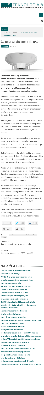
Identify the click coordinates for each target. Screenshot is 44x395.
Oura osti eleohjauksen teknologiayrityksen (14, 295)
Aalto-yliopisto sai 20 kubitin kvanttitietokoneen (16, 270)
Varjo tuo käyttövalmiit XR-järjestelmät (13, 326)
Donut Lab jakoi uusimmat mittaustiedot (13, 317)
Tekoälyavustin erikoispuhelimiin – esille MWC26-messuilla (19, 332)
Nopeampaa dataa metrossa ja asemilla (16, 244)
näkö (12, 235)
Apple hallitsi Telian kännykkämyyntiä (12, 323)
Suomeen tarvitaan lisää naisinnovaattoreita (14, 289)
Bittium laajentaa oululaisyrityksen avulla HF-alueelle (17, 361)
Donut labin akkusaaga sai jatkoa (11, 283)
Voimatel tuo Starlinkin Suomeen (11, 314)
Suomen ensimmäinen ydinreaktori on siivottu (15, 292)
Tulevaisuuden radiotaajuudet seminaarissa (14, 298)
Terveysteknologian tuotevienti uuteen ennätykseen (17, 280)
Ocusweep (19, 235)
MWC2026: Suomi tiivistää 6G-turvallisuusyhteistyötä (18, 302)
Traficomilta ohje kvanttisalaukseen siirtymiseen (16, 286)
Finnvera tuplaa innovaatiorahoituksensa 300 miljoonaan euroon (21, 336)
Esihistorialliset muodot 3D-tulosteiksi (13, 345)
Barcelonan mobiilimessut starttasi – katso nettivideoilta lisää (21, 320)
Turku (4, 237)
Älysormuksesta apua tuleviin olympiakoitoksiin (15, 351)
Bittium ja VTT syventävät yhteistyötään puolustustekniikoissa (20, 339)
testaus (34, 235)
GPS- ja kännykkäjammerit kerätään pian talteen (16, 354)
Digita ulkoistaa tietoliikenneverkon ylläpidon (15, 342)
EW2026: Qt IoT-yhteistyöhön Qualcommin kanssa (16, 276)
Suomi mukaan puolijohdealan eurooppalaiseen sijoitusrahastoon (21, 364)
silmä (27, 235)
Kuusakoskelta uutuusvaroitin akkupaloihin (14, 310)
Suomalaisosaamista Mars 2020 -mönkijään (17, 253)
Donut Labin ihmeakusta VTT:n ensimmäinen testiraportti (19, 348)
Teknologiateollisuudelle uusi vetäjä (12, 329)
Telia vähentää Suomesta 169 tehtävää (13, 358)
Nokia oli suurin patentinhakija (10, 273)
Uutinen (14, 33)
